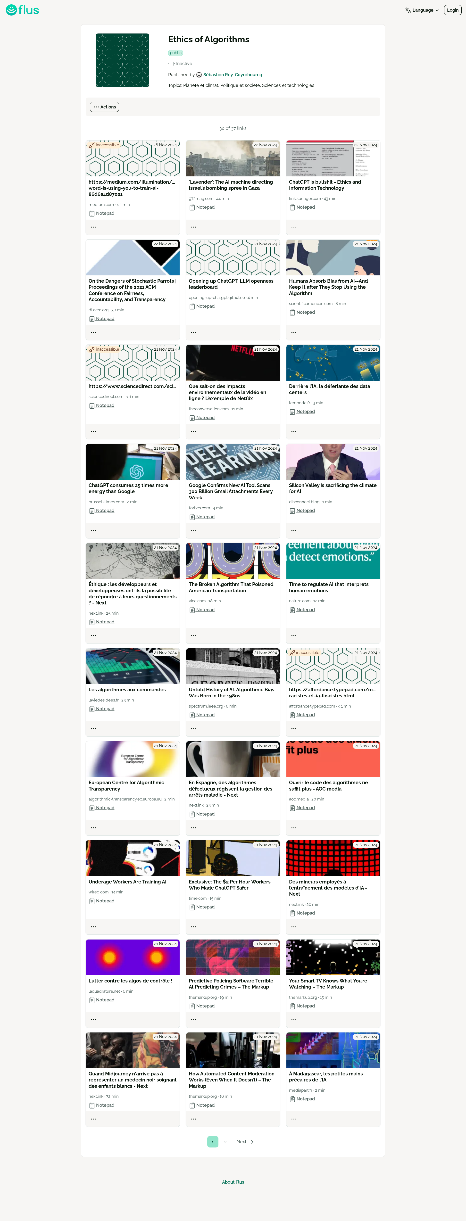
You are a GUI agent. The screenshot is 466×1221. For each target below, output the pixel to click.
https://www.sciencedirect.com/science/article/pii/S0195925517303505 (133, 386)
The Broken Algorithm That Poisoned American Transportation (231, 587)
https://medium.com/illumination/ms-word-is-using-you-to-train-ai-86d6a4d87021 (133, 188)
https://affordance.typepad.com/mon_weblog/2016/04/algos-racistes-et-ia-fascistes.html (333, 693)
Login (453, 10)
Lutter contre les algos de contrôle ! (130, 981)
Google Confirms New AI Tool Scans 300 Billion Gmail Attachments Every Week (231, 491)
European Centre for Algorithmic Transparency (126, 786)
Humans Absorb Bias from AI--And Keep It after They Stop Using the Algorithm (328, 287)
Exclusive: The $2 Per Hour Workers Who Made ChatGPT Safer (230, 885)
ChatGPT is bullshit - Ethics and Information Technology (325, 185)
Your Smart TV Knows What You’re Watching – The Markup (328, 984)
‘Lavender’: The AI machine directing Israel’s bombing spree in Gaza (231, 185)
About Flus (233, 1182)
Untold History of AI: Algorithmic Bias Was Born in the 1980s (231, 693)
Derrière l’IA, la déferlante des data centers (329, 389)
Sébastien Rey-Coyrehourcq (232, 74)
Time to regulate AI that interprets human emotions (329, 587)
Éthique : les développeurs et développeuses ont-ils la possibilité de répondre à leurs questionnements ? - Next (133, 593)
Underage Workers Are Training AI (127, 882)
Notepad (104, 213)
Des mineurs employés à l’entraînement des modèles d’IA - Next (328, 888)
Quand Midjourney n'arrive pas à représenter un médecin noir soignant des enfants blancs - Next (133, 1080)
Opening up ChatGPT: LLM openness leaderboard (231, 284)
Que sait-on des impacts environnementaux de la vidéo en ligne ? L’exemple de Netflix (227, 392)
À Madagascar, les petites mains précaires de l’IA (326, 1077)
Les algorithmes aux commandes (127, 690)
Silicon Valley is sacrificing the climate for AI (333, 488)
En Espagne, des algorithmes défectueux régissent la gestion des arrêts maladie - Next (230, 789)
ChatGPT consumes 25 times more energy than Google (128, 488)
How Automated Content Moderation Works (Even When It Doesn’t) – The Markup (232, 1080)
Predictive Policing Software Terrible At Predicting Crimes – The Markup (231, 984)
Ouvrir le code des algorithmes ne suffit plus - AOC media (328, 786)
